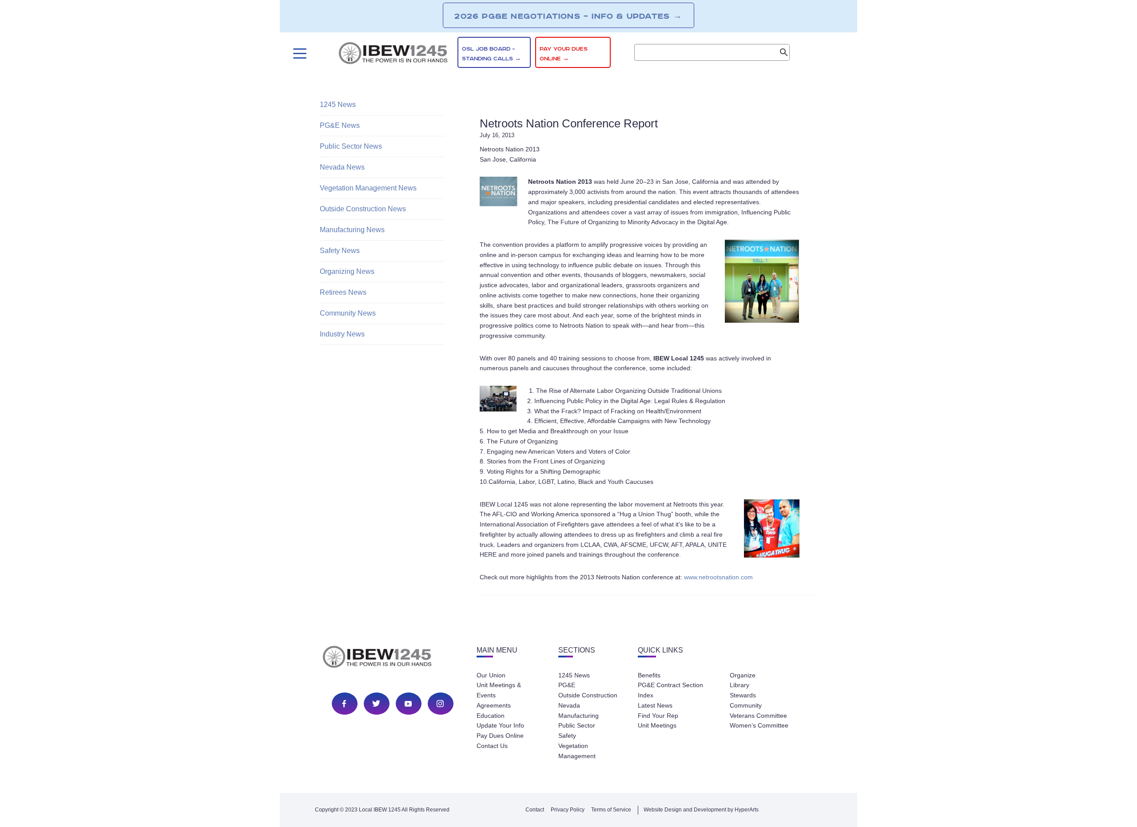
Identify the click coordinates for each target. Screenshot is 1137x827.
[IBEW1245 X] (376, 703)
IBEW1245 (393, 54)
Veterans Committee (758, 715)
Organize (742, 675)
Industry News (342, 334)
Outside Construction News (363, 209)
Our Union (491, 675)
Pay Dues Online (500, 735)
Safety (567, 735)
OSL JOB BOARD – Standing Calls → (491, 54)
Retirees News (343, 292)
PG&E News (340, 125)
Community (746, 705)
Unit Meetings (657, 725)
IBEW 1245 (393, 658)
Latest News (655, 705)
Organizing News (347, 271)
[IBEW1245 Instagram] (440, 703)
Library (739, 685)
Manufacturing (578, 715)
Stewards (743, 695)
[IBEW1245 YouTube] (408, 703)
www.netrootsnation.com (718, 577)
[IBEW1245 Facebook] (344, 703)
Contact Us (492, 745)
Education (491, 715)
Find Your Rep (658, 715)
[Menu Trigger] (298, 53)
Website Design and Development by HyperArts (701, 810)
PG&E (566, 685)
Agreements (494, 705)
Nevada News (342, 167)
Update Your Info (500, 725)
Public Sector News (351, 146)
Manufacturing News (352, 229)
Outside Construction (587, 695)
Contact (534, 810)
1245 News (338, 104)
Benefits (649, 675)
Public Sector (576, 725)
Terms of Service (611, 810)
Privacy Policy (567, 810)
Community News (348, 313)
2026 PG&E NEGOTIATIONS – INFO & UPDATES (568, 16)
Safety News (340, 250)
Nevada (569, 705)
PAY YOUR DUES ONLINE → (564, 54)
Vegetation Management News (368, 188)
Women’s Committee (759, 725)
